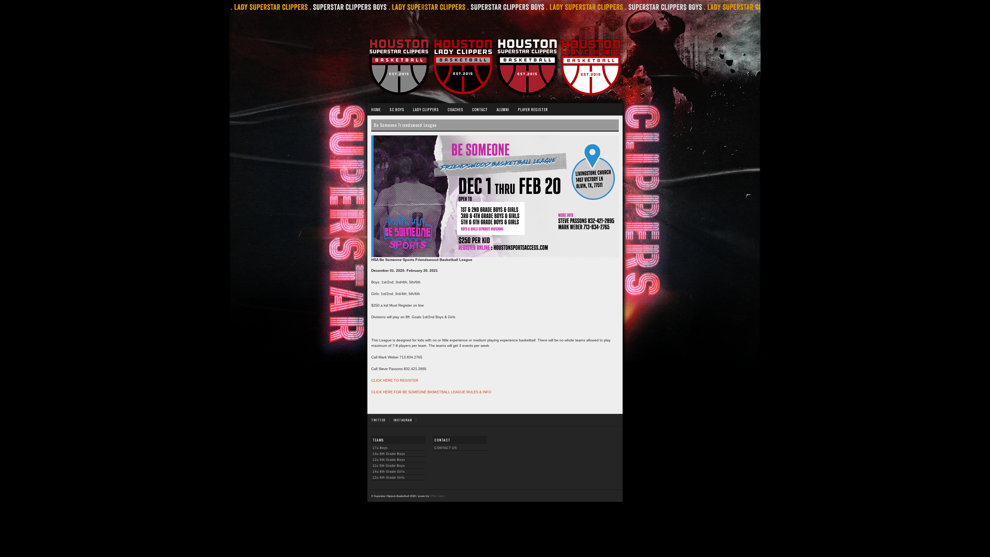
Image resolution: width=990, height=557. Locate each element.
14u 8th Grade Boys (389, 454)
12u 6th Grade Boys (389, 460)
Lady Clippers (426, 109)
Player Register (533, 109)
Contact (480, 109)
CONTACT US (445, 448)
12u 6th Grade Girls (389, 477)
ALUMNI (503, 109)
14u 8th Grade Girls (389, 471)
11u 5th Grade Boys (389, 466)
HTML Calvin (437, 496)
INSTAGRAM (403, 420)
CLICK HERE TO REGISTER (394, 380)
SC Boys (397, 109)
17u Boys (380, 448)
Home (376, 109)
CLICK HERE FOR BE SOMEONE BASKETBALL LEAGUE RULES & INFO (431, 392)
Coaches (455, 109)
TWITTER (378, 420)
